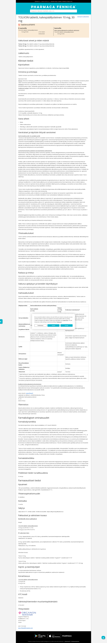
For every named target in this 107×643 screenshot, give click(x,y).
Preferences (40, 325)
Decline (53, 325)
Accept (66, 325)
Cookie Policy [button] (65, 320)
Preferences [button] (59, 322)
